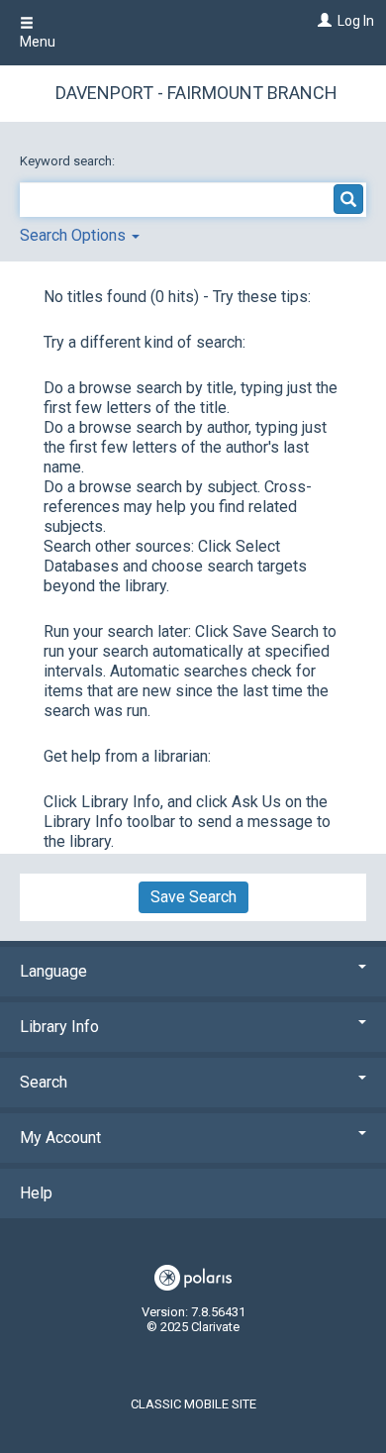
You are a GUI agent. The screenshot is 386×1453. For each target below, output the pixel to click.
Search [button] (43, 1082)
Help (36, 1193)
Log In (356, 21)
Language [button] (53, 971)
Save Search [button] (193, 896)
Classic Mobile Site (193, 1404)
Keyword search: (69, 161)
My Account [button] (60, 1137)
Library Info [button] (59, 1026)
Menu (37, 42)
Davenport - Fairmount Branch (196, 92)
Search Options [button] (75, 235)
